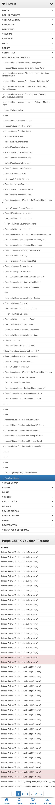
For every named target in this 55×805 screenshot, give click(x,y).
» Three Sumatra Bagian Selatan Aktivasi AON (21, 398)
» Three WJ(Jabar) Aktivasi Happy (16, 382)
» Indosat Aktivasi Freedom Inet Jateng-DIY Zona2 (23, 435)
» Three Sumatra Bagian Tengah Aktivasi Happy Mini (24, 239)
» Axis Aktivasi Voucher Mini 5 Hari (16, 157)
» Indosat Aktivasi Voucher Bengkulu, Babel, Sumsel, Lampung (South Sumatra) (24, 95)
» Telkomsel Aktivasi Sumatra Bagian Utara (20, 335)
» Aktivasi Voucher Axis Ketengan (16, 163)
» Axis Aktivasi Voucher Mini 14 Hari (17, 152)
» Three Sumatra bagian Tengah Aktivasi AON (21, 250)
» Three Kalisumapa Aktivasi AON (16, 271)
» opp (5, 115)
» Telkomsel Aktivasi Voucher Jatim (16, 218)
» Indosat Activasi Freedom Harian (16, 126)
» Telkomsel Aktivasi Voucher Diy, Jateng (19, 223)
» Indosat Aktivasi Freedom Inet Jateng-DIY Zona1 (23, 425)
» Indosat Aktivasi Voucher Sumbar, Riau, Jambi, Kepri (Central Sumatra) (24, 87)
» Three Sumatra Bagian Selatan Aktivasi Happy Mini (24, 388)
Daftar (19, 803)
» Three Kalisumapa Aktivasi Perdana (18, 361)
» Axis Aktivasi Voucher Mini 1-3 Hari (17, 189)
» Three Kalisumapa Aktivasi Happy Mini (19, 261)
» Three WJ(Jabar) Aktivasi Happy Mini (18, 377)
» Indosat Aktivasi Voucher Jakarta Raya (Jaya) (21, 62)
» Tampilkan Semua (10, 478)
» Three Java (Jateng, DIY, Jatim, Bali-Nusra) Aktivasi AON (26, 234)
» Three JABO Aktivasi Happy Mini (16, 213)
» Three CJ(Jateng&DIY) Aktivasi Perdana (19, 472)
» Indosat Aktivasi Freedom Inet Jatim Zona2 (20, 430)
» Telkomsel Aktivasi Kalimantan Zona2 (18, 319)
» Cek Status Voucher (11, 340)
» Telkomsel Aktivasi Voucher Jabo (16, 229)
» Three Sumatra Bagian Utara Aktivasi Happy (21, 282)
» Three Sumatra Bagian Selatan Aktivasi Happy (22, 393)
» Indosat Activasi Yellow (12, 110)
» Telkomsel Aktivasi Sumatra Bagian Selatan (21, 298)
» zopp (5, 451)
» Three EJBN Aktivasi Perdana (15, 178)
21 (36, 794)
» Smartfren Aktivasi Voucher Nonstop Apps (20, 356)
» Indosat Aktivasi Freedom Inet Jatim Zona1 (20, 419)
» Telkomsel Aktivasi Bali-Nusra (15, 313)
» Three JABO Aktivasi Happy (14, 255)
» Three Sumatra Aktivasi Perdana (16, 168)
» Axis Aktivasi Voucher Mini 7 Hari (16, 194)
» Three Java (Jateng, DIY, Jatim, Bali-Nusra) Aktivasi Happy (27, 372)
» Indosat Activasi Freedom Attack (16, 131)
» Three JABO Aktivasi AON (14, 173)
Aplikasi (47, 803)
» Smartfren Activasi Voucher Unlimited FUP (20, 351)
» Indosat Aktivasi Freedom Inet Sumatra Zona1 (22, 441)
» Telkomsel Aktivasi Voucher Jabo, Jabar (19, 308)
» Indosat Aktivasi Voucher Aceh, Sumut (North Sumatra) (25, 81)
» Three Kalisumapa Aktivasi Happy (17, 266)
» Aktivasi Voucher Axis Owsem (15, 147)
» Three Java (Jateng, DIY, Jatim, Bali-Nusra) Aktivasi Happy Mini (27, 201)
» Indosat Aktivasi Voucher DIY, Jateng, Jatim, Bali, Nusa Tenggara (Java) (25, 74)
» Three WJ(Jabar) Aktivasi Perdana (17, 208)
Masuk (33, 803)
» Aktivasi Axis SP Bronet (12, 136)
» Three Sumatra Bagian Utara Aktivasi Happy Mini (23, 276)
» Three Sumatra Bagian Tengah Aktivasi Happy (22, 245)
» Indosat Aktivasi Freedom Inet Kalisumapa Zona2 (23, 446)
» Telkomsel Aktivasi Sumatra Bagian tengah (20, 329)
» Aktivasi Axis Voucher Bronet (15, 141)
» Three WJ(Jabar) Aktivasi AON (15, 366)
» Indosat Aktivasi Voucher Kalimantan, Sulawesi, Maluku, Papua (26, 103)
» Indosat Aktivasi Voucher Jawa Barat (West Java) (23, 68)
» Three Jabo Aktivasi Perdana (15, 184)
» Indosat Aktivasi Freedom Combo (17, 120)
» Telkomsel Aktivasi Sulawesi (14, 303)
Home (6, 803)
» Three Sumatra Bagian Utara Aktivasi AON (20, 287)
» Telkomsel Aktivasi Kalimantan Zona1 (18, 345)
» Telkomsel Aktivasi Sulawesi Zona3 (17, 324)
